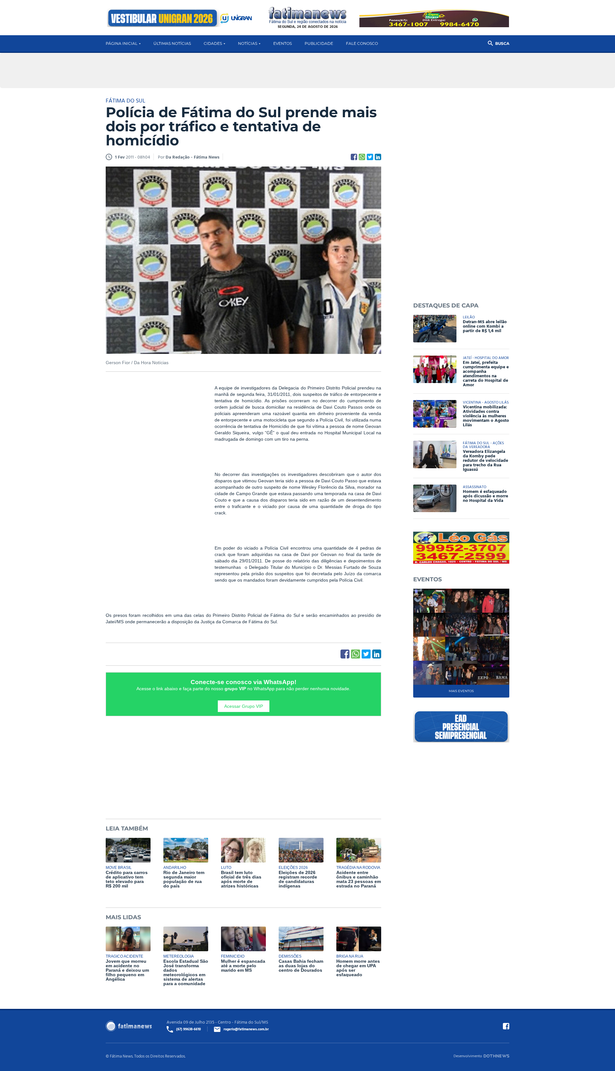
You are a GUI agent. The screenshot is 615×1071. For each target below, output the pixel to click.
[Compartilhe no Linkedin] (378, 157)
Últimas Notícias (172, 43)
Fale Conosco (362, 43)
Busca (502, 43)
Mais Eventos (461, 691)
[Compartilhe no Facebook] (354, 157)
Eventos (282, 43)
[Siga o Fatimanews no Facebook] (506, 1026)
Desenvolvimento (468, 1056)
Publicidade (319, 43)
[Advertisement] (154, 482)
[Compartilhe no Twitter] (370, 157)
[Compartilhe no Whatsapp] (362, 157)
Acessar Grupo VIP (243, 706)
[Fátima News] (307, 15)
